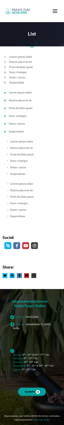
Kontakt (30, 391)
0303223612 (27, 316)
